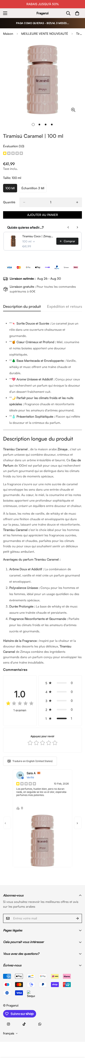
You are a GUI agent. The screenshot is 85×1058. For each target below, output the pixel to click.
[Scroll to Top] (77, 1036)
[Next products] (77, 227)
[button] (60, 683)
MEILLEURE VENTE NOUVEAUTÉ (44, 34)
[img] (13, 153)
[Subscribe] (77, 918)
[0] (77, 13)
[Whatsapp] (39, 1024)
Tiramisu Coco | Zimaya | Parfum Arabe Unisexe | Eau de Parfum (38, 236)
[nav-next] (77, 823)
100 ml (11, 189)
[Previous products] (68, 227)
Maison (8, 34)
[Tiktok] (24, 1024)
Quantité (9, 202)
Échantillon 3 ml (34, 189)
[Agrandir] (73, 109)
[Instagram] (8, 1024)
